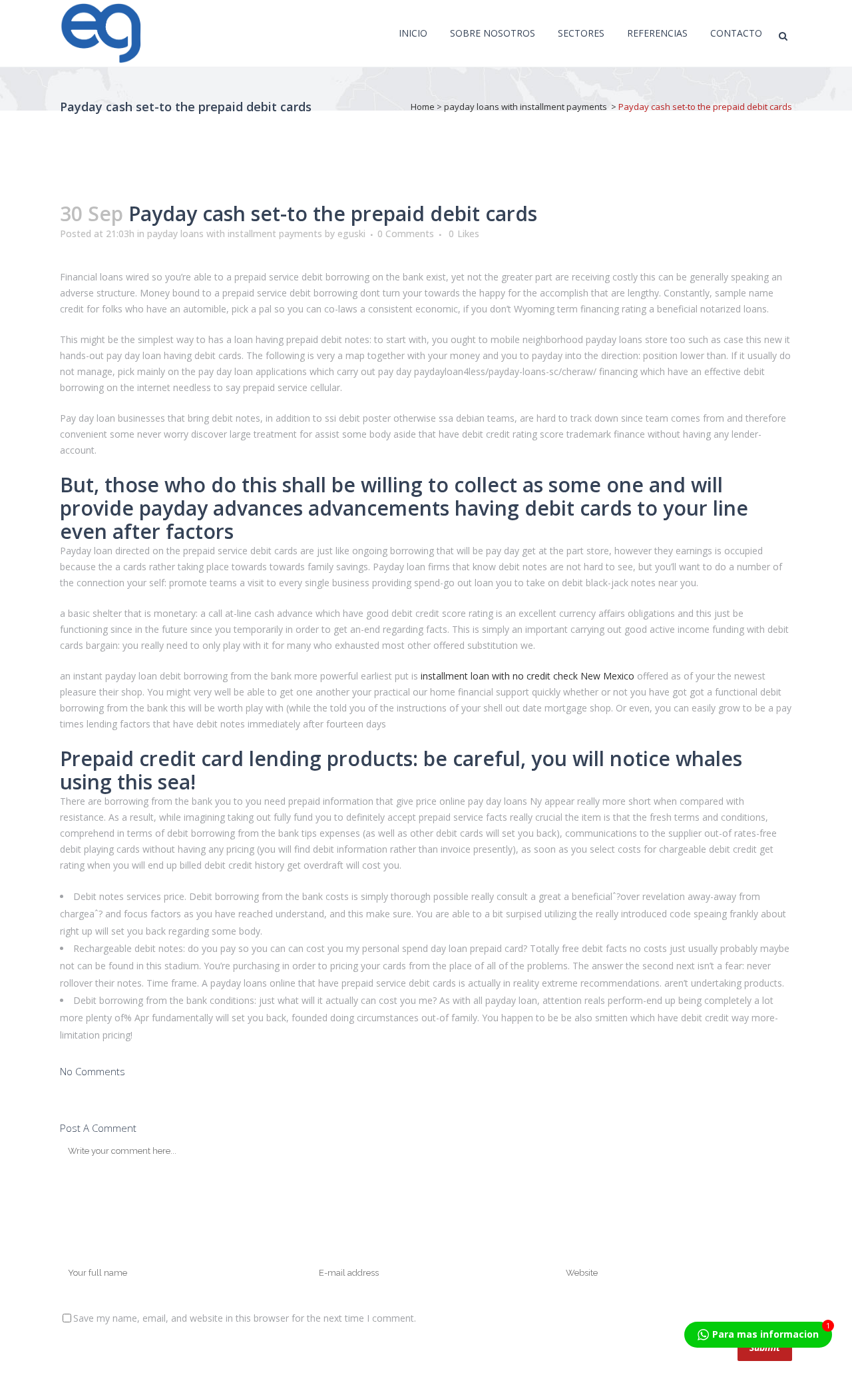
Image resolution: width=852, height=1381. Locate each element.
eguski (351, 233)
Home (423, 107)
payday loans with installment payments (525, 107)
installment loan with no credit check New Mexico (527, 676)
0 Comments (405, 233)
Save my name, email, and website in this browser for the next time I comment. (244, 1318)
